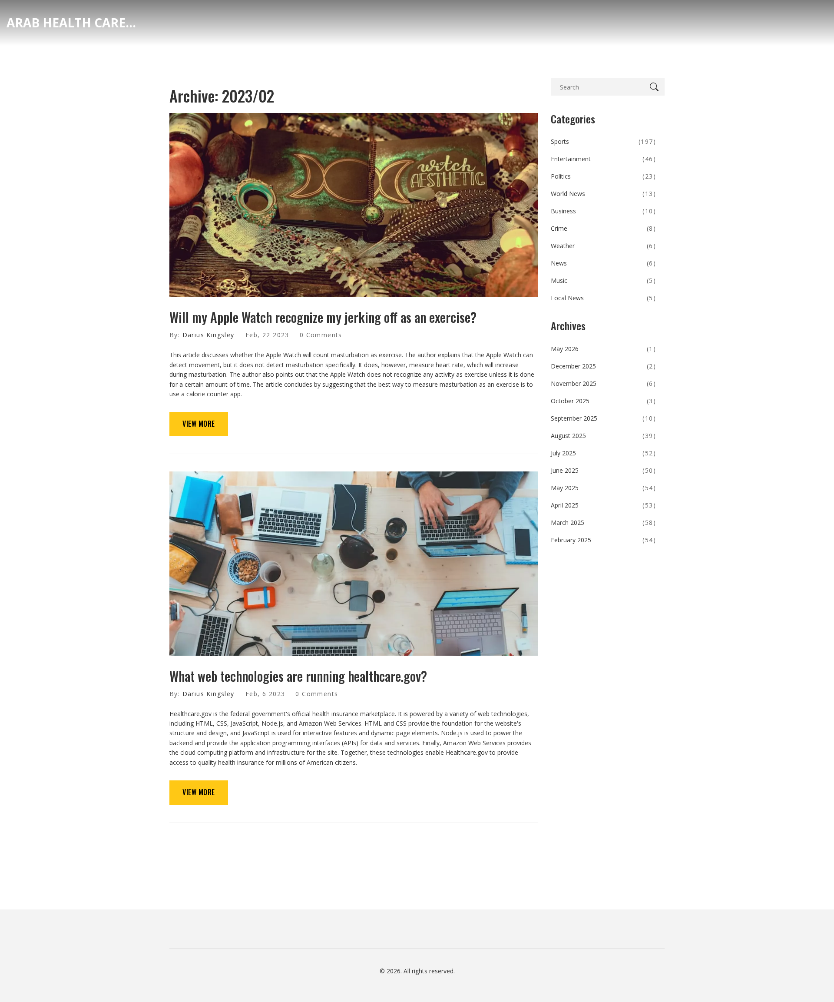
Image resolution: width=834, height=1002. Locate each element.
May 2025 (603, 488)
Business (603, 211)
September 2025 (603, 418)
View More (198, 423)
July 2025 (603, 453)
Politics (603, 176)
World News (603, 193)
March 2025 (603, 522)
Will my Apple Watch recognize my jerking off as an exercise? (323, 317)
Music (603, 280)
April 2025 (603, 505)
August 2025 (603, 435)
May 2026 (603, 349)
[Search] (656, 87)
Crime (603, 228)
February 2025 (603, 540)
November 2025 (603, 383)
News (603, 263)
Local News (603, 298)
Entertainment (603, 159)
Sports (603, 141)
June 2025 (603, 470)
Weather (603, 246)
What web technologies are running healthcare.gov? (298, 676)
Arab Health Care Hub (72, 22)
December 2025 (603, 366)
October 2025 (603, 401)
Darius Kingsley (208, 335)
